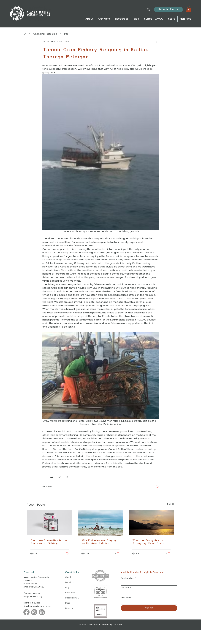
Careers (69, 608)
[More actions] (157, 42)
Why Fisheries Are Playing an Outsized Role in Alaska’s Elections (99, 542)
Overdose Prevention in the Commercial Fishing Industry (48, 542)
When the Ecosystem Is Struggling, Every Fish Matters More (147, 542)
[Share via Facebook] (43, 476)
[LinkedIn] (42, 612)
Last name (126, 597)
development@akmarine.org (37, 606)
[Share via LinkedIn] (51, 476)
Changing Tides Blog (45, 33)
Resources (70, 592)
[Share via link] (59, 476)
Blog (67, 587)
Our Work (69, 582)
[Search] (148, 9)
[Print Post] (66, 476)
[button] (188, 9)
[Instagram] (34, 612)
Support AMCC (72, 597)
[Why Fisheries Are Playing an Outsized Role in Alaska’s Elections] (100, 523)
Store (67, 603)
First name (126, 587)
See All (170, 504)
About (68, 577)
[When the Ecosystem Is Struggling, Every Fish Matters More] (151, 522)
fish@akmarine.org (33, 596)
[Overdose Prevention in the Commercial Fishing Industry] (49, 522)
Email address (128, 578)
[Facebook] (26, 612)
